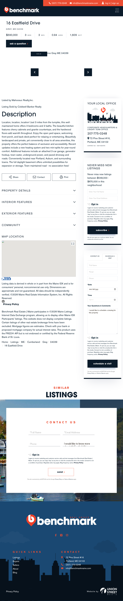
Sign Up (115, 3)
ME (23, 341)
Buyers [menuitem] (16, 561)
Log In (107, 3)
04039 (53, 341)
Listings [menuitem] (16, 557)
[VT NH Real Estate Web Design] (108, 591)
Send (60, 472)
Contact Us (91, 145)
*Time (89, 295)
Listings (14, 341)
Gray (45, 341)
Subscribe (101, 230)
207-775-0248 (97, 133)
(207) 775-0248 (59, 3)
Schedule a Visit (110, 257)
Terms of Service (101, 373)
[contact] (19, 43)
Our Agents (101, 145)
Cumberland (33, 341)
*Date (89, 285)
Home (5, 341)
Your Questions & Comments (99, 306)
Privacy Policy (11, 304)
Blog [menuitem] (15, 572)
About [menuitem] (15, 568)
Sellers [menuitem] (16, 565)
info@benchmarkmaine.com (85, 3)
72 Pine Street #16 (75, 559)
